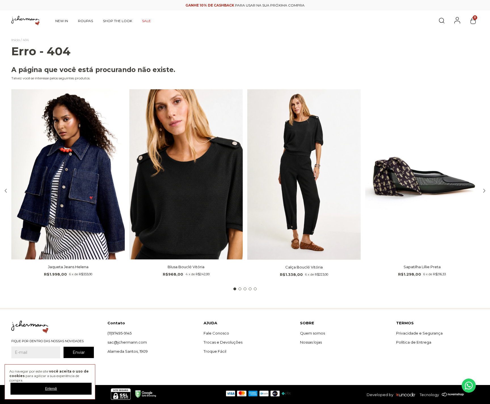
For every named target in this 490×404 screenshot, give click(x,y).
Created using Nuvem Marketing (245, 160)
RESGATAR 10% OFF (245, 149)
